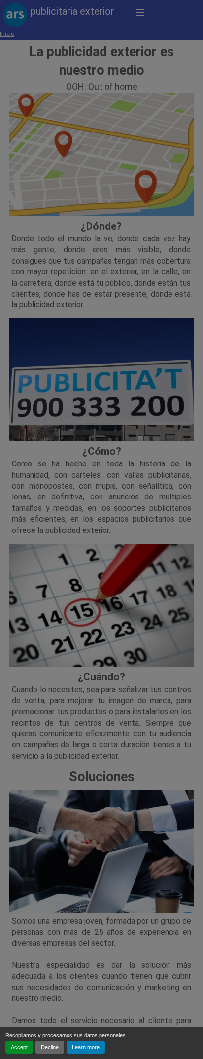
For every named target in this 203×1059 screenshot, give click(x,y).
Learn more (86, 1047)
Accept (19, 1047)
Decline (50, 1047)
